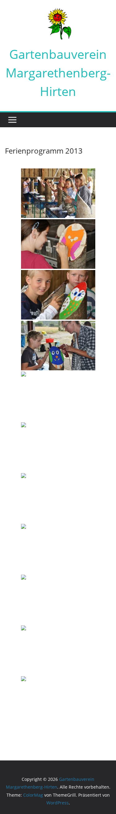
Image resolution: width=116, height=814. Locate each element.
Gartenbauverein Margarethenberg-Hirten (58, 73)
